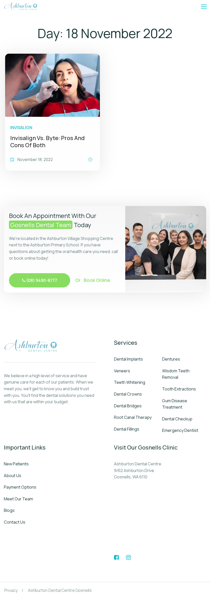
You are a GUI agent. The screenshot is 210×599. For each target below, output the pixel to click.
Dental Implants (128, 359)
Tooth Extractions (179, 389)
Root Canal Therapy (133, 417)
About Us (12, 475)
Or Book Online (92, 280)
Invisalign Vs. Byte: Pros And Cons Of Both (47, 141)
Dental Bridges (128, 406)
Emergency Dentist (180, 430)
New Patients (16, 464)
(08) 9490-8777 (41, 280)
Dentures (171, 359)
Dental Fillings (126, 429)
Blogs (9, 510)
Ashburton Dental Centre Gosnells (60, 590)
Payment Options (20, 487)
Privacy (11, 590)
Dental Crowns (128, 394)
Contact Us (14, 522)
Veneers (122, 371)
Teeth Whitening (129, 382)
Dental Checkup (177, 419)
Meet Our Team (18, 499)
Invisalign (21, 127)
